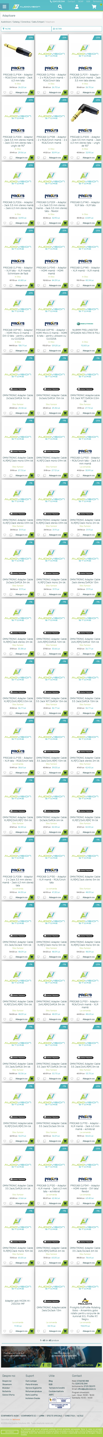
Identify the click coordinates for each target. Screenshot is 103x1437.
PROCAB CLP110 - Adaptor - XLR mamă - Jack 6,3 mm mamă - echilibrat (85, 1126)
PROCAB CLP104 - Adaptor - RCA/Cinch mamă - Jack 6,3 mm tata (18, 77)
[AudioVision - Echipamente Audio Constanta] (26, 6)
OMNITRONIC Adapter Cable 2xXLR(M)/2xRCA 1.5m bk (85, 640)
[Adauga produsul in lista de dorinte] (5, 92)
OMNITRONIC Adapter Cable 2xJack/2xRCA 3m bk (18, 581)
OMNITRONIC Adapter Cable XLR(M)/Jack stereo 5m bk (85, 878)
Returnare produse (34, 1391)
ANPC (51, 1395)
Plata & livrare (32, 1384)
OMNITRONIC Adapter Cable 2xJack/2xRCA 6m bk (51, 819)
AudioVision (6, 22)
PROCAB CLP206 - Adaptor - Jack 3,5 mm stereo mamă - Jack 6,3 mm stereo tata (17, 205)
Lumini (41, 1416)
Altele (80, 1416)
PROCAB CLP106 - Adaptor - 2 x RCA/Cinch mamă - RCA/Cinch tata (51, 77)
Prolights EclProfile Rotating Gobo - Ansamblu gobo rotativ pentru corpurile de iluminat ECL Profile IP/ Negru (85, 1313)
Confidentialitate (56, 1391)
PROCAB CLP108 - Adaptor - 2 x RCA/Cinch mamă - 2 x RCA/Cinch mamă (51, 140)
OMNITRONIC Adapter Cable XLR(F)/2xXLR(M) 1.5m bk (18, 1003)
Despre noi (6, 1381)
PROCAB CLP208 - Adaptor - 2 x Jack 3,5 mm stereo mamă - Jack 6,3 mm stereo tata (17, 881)
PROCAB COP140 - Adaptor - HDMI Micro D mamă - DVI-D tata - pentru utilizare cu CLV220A (18, 334)
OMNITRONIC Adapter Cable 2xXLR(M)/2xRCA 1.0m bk (51, 640)
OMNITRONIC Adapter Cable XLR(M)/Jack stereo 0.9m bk (51, 521)
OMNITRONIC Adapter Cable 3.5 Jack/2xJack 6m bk (85, 1249)
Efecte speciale (54, 1416)
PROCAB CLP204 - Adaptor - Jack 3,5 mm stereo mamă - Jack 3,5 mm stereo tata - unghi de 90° (17, 141)
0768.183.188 (83, 1381)
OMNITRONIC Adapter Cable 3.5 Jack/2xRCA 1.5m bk (85, 700)
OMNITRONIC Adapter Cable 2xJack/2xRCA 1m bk (18, 397)
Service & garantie (34, 1388)
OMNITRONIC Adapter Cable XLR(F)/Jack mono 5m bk (51, 943)
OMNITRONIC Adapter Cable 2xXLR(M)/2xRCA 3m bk (51, 1003)
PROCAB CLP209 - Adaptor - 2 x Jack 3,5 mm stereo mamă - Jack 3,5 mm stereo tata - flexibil (51, 207)
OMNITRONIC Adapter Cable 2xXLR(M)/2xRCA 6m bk (51, 1249)
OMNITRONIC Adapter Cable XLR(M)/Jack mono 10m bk (18, 1249)
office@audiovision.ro (87, 1389)
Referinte (6, 1391)
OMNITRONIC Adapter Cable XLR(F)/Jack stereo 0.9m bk (18, 521)
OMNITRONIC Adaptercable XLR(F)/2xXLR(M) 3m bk (18, 1125)
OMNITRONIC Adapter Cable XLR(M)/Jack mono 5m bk (85, 943)
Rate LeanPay (32, 1395)
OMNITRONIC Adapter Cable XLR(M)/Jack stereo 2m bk (18, 640)
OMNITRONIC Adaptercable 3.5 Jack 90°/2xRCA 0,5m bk (85, 398)
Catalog (16, 22)
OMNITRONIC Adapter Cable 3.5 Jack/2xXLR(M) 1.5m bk (51, 759)
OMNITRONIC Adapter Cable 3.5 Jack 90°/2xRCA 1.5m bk (51, 700)
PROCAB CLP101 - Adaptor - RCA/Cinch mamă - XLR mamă (85, 1004)
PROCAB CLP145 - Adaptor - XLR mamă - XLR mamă (85, 269)
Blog (51, 1381)
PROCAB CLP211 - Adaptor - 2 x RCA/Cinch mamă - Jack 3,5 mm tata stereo (85, 77)
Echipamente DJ (28, 1416)
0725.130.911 (89, 1386)
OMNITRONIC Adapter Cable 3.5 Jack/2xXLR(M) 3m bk (85, 1065)
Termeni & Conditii (57, 1388)
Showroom (7, 1384)
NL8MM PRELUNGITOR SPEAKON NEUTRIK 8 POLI (85, 331)
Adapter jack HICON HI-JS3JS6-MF (18, 1302)
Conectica (25, 22)
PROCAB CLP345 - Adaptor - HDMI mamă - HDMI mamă (51, 270)
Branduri (6, 1388)
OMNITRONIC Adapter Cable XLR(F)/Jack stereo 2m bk (85, 759)
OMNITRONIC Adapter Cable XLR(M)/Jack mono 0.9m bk (18, 459)
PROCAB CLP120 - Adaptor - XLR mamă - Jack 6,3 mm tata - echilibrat (51, 1188)
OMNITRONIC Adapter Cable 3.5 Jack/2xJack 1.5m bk (18, 943)
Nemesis (16, 1419)
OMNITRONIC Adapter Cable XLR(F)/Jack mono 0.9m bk (51, 459)
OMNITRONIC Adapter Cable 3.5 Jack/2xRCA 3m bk (18, 1065)
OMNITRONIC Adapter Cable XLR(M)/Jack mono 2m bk (85, 521)
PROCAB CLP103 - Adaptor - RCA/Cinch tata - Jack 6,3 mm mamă (85, 460)
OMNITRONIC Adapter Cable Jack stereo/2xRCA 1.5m (85, 581)
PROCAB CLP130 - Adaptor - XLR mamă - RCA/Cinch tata (51, 879)
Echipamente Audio (10, 1416)
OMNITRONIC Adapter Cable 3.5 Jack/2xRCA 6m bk (18, 1187)
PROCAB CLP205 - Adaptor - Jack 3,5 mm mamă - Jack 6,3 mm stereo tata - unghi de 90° (85, 141)
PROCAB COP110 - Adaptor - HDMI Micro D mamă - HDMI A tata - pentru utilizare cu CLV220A (51, 334)
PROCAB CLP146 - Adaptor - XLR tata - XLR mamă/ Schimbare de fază (18, 270)
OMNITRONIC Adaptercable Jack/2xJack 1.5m (51, 1309)
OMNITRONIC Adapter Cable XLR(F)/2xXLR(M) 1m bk (85, 819)
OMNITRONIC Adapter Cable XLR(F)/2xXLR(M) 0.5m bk (18, 700)
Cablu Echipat (38, 22)
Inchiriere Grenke (33, 1398)
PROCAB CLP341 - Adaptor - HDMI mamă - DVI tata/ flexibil (85, 1188)
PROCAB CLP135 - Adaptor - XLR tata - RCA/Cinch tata (18, 759)
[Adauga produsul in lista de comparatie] (11, 92)
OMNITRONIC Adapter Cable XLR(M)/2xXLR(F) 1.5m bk (18, 819)
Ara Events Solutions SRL (19, 1423)
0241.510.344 (81, 1384)
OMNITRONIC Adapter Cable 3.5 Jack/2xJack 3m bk (51, 1125)
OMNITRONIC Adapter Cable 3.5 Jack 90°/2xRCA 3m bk (51, 1065)
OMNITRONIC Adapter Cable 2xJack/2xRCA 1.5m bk (51, 397)
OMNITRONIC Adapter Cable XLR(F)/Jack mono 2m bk (51, 581)
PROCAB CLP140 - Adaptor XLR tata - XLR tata (85, 204)
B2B (50, 1384)
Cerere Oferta (8, 1395)
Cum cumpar (31, 1381)
